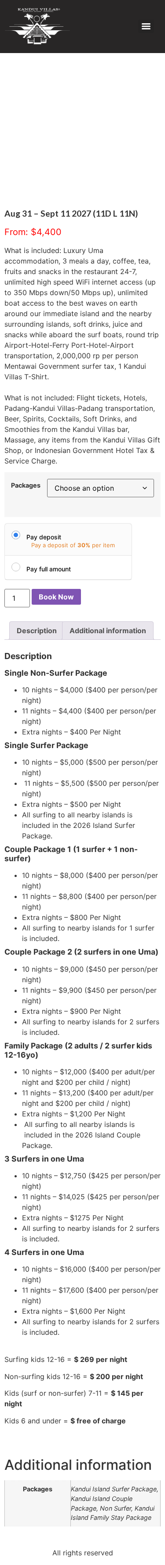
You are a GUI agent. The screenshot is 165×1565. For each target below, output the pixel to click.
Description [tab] (37, 630)
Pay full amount (48, 569)
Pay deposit (43, 537)
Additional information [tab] (108, 630)
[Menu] (146, 26)
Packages (25, 485)
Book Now (56, 596)
